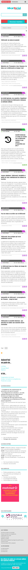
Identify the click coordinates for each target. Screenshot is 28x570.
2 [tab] (5, 518)
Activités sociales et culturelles (7, 532)
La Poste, (3, 366)
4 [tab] (9, 518)
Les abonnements (5, 548)
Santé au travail (4, 85)
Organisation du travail (6, 55)
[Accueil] (14, 8)
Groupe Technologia (17, 85)
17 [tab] (16, 519)
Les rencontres (4, 550)
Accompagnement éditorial (10, 478)
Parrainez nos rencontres (9, 477)
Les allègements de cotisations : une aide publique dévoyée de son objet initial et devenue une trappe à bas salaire (12, 394)
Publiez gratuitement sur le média (11, 472)
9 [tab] (20, 518)
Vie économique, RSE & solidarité (16, 308)
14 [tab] (9, 519)
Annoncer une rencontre (9, 463)
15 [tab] (11, 519)
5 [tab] (11, 518)
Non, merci (16, 567)
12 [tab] (26, 518)
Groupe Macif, (5, 368)
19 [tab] (20, 519)
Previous (2, 516)
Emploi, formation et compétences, (11, 379)
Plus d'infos (19, 564)
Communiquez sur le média (10, 480)
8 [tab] (18, 518)
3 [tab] (7, 518)
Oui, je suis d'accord (6, 567)
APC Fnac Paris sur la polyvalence (10, 420)
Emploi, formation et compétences (8, 81)
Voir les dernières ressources (10, 437)
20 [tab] (22, 519)
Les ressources (4, 551)
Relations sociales (16, 55)
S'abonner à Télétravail (1, 353)
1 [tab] (3, 518)
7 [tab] (16, 518)
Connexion (15, 1)
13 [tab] (7, 519)
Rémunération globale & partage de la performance (12, 540)
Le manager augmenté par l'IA (13, 455)
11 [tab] (24, 518)
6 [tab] (13, 518)
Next (25, 516)
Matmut (3, 370)
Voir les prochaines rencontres (11, 462)
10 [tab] (22, 518)
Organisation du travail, (7, 377)
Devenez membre (16, 22)
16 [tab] (13, 519)
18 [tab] (18, 519)
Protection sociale (6, 381)
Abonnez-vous (6, 1)
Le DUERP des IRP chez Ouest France (12, 397)
